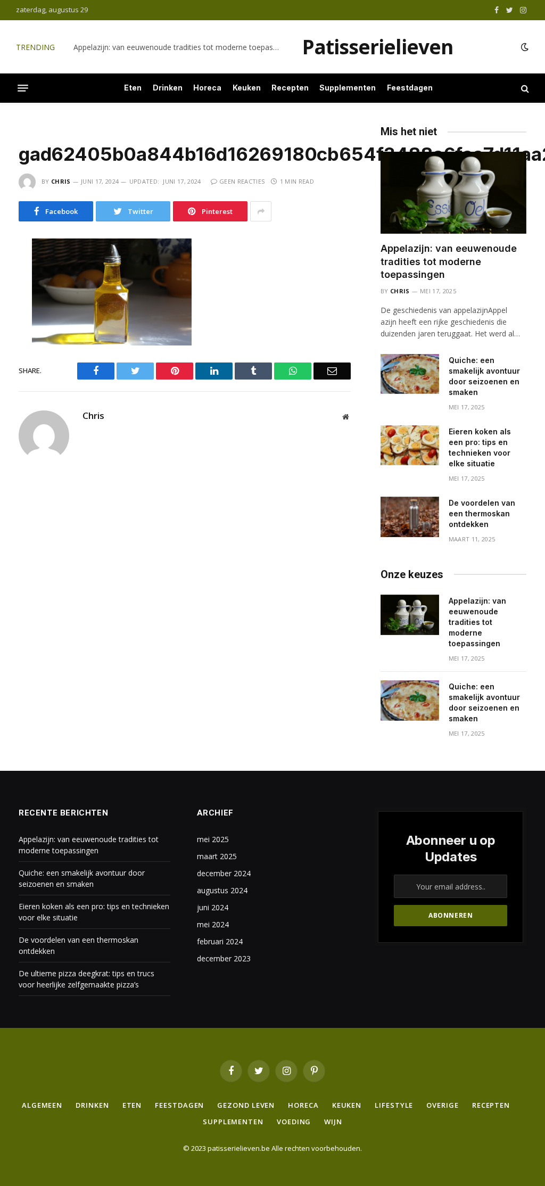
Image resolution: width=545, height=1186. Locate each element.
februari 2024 (220, 941)
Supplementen (347, 87)
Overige (442, 1105)
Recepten (290, 87)
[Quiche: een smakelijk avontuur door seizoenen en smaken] (410, 374)
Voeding (294, 1121)
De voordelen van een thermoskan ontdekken (482, 513)
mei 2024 (213, 924)
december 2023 (224, 958)
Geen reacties (242, 181)
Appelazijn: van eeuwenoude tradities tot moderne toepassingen (449, 261)
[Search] (524, 88)
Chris (61, 181)
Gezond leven (246, 1105)
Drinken (168, 87)
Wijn (333, 1121)
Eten (133, 87)
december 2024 (224, 873)
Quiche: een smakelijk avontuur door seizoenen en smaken (175, 47)
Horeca (207, 87)
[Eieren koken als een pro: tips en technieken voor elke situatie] (410, 445)
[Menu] (23, 88)
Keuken (247, 87)
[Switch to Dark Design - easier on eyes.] (523, 47)
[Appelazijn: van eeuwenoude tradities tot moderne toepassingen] (453, 193)
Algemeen (42, 1105)
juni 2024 (212, 907)
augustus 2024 (222, 890)
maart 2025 (217, 856)
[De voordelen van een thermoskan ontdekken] (410, 517)
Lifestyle (394, 1105)
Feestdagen (410, 87)
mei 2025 (213, 839)
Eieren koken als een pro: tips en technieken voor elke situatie (480, 447)
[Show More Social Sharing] (260, 211)
